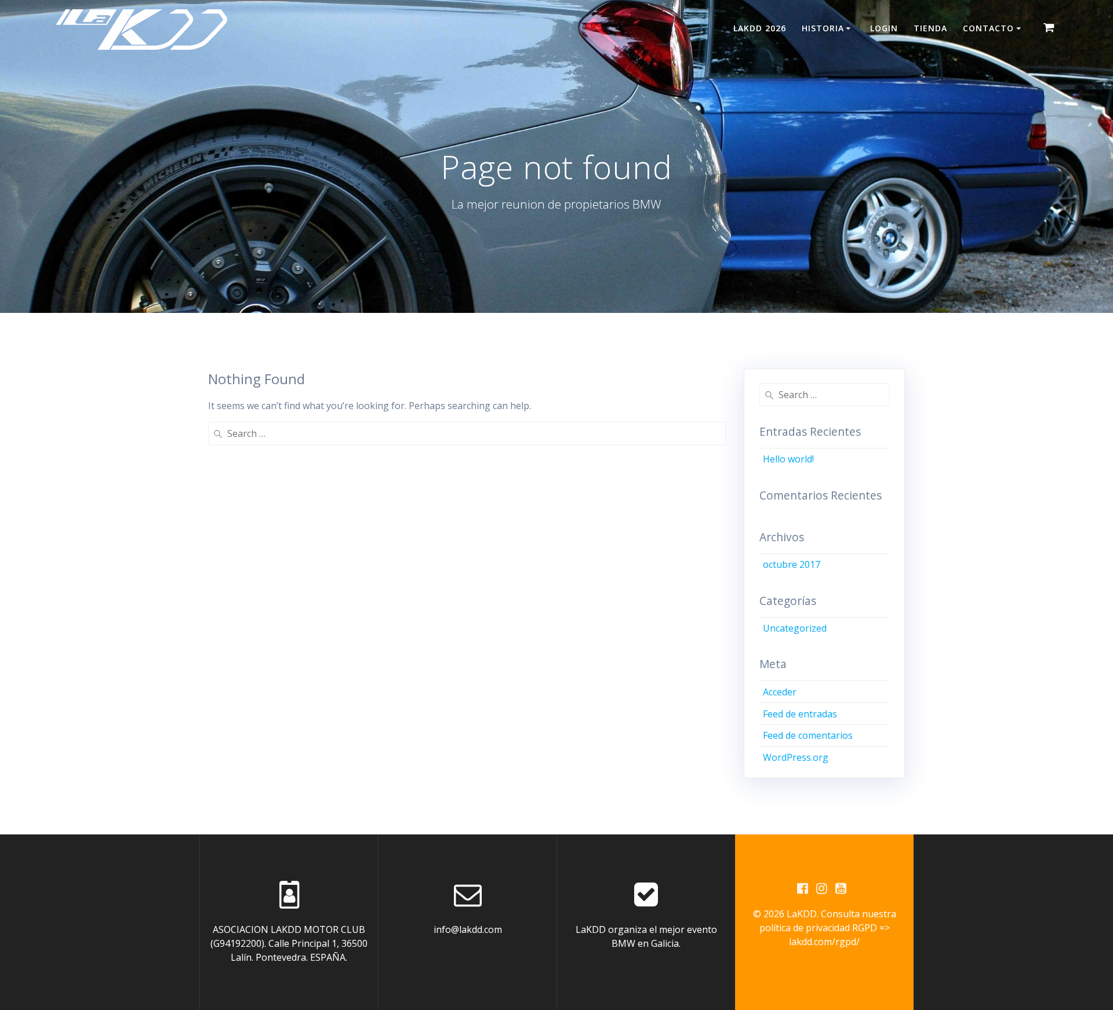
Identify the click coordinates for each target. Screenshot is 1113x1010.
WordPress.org (795, 757)
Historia (823, 28)
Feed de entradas (800, 714)
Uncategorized (795, 628)
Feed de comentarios (808, 735)
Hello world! (788, 459)
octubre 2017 (791, 564)
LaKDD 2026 (759, 28)
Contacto (988, 28)
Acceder (779, 692)
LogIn (884, 28)
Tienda (930, 28)
